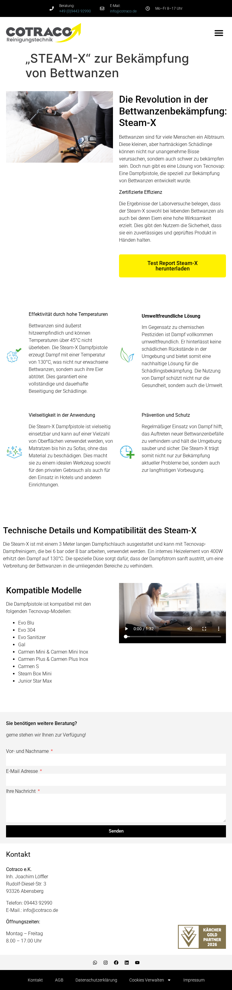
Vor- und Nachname (28, 751)
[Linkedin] (126, 962)
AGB (59, 980)
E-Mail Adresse (22, 771)
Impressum (194, 980)
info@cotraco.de (123, 11)
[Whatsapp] (94, 962)
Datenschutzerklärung (96, 980)
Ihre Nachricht (21, 791)
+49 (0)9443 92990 (75, 11)
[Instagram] (105, 962)
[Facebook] (116, 962)
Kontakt (35, 980)
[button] (219, 33)
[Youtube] (137, 962)
